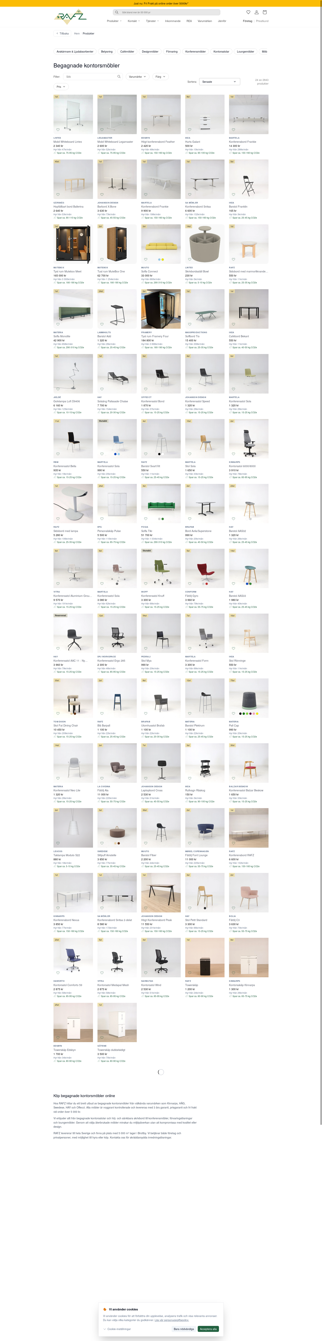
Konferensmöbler (195, 51)
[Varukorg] (265, 12)
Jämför (222, 21)
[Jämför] (88, 130)
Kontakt (132, 21)
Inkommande (173, 21)
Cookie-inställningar (119, 1329)
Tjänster (151, 21)
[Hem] (70, 16)
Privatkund (262, 21)
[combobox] (166, 12)
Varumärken (205, 21)
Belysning (107, 51)
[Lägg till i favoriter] (58, 130)
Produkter (113, 21)
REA (189, 21)
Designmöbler (150, 51)
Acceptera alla (208, 1329)
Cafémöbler (127, 51)
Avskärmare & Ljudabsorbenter (75, 51)
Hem (77, 33)
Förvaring (172, 51)
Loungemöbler (245, 51)
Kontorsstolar (221, 51)
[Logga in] (256, 12)
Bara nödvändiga (184, 1329)
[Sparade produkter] (248, 12)
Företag (247, 21)
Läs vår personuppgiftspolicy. (172, 1320)
